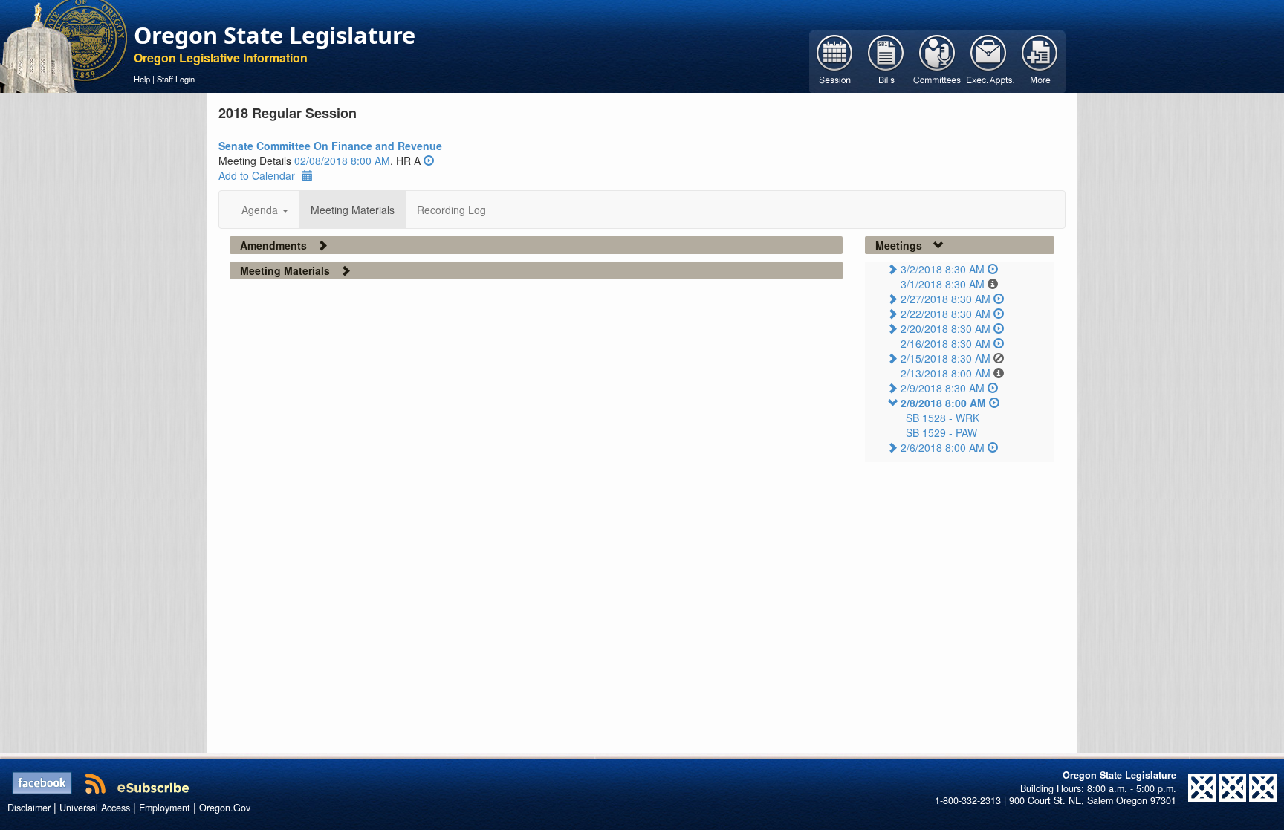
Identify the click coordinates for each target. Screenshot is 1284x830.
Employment (164, 807)
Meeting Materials (353, 209)
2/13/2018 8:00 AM (945, 373)
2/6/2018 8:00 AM (943, 447)
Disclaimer (29, 807)
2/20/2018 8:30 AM (945, 328)
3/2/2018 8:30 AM (943, 269)
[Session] (834, 60)
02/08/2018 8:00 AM (342, 160)
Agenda (261, 209)
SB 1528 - (942, 417)
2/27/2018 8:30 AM (945, 298)
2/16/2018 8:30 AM (945, 343)
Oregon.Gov (224, 807)
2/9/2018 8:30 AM (943, 387)
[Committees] (937, 60)
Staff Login (176, 79)
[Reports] (1040, 60)
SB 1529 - (941, 432)
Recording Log (451, 209)
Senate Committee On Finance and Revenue (330, 145)
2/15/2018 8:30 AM (945, 358)
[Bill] (886, 60)
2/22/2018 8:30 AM (945, 313)
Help (142, 79)
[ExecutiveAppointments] (988, 60)
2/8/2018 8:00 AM (943, 402)
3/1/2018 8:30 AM (943, 283)
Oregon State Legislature (274, 34)
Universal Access (94, 807)
